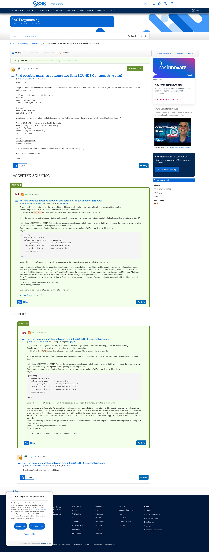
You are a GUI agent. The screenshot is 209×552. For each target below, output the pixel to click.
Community (16, 10)
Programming (42, 10)
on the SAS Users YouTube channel (178, 148)
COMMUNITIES (57, 4)
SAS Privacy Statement (40, 509)
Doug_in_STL (26, 68)
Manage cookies (29, 534)
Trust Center (77, 544)
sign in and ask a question (68, 61)
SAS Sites (171, 3)
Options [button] (18, 53)
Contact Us (165, 3)
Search (154, 3)
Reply (145, 166)
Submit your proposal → (166, 99)
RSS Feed (65, 53)
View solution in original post (31, 295)
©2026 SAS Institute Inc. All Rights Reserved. (101, 544)
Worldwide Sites (159, 3)
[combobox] (79, 36)
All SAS (144, 4)
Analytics (57, 10)
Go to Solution (136, 68)
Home (12, 43)
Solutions (101, 10)
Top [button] (16, 491)
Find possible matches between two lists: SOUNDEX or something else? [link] (72, 43)
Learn (29, 10)
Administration (85, 10)
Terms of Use (65, 544)
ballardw (28, 194)
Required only (37, 526)
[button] (13, 76)
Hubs (113, 10)
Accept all (20, 526)
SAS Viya (70, 10)
